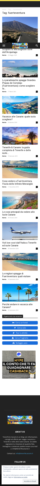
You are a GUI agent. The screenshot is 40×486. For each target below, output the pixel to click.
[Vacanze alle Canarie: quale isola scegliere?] (20, 105)
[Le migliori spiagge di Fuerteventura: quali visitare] (20, 262)
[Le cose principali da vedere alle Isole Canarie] (20, 200)
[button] (3, 46)
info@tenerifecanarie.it (24, 453)
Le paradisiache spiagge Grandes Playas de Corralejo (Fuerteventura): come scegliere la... (19, 84)
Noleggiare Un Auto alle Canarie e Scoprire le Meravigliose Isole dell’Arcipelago (19, 49)
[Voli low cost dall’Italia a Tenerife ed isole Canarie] (20, 231)
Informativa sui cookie (20, 477)
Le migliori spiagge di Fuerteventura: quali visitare (16, 275)
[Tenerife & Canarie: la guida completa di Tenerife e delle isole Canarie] (20, 136)
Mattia (4, 55)
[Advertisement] (20, 21)
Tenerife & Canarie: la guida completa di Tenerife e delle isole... (16, 150)
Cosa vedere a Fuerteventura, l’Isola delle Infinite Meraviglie (17, 182)
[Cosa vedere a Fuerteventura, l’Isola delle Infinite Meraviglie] (20, 169)
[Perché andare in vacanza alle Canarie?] (20, 293)
